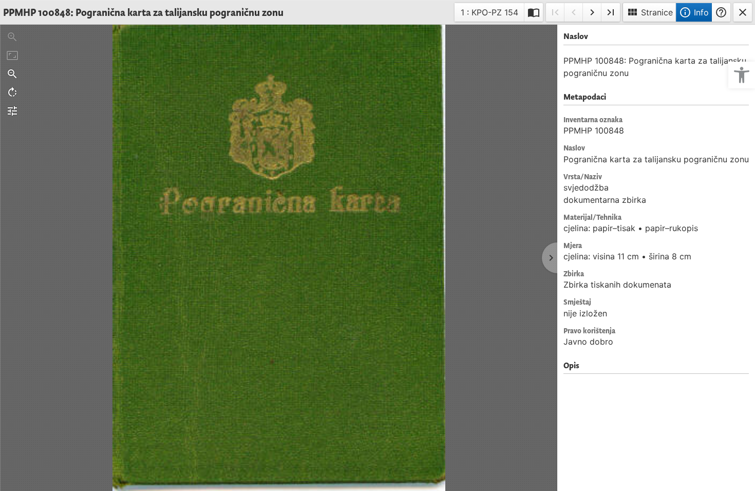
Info (694, 12)
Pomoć (721, 12)
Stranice (649, 12)
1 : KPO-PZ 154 (489, 14)
